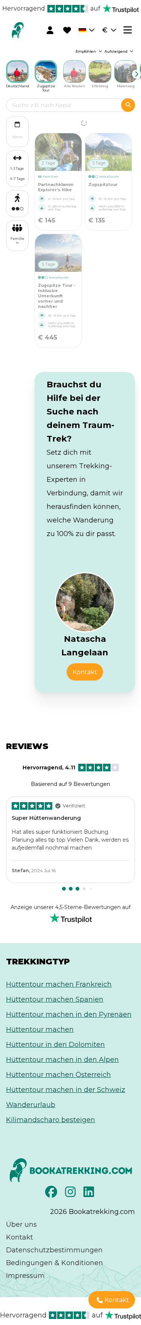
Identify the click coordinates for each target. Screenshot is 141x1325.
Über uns (21, 1224)
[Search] (128, 105)
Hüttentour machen (40, 1029)
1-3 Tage (17, 168)
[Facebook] (52, 1194)
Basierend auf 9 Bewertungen (67, 775)
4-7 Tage (17, 179)
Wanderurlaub (30, 1105)
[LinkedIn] (89, 1194)
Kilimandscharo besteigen (50, 1120)
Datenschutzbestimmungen (54, 1250)
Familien (17, 240)
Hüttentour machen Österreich (58, 1075)
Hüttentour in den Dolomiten (55, 1044)
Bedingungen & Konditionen (54, 1263)
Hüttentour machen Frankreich (59, 984)
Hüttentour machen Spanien (54, 999)
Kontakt (19, 1237)
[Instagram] (71, 1194)
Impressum (25, 1276)
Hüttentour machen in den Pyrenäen (69, 1014)
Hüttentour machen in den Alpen (62, 1059)
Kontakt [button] (85, 672)
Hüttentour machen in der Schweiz (65, 1090)
